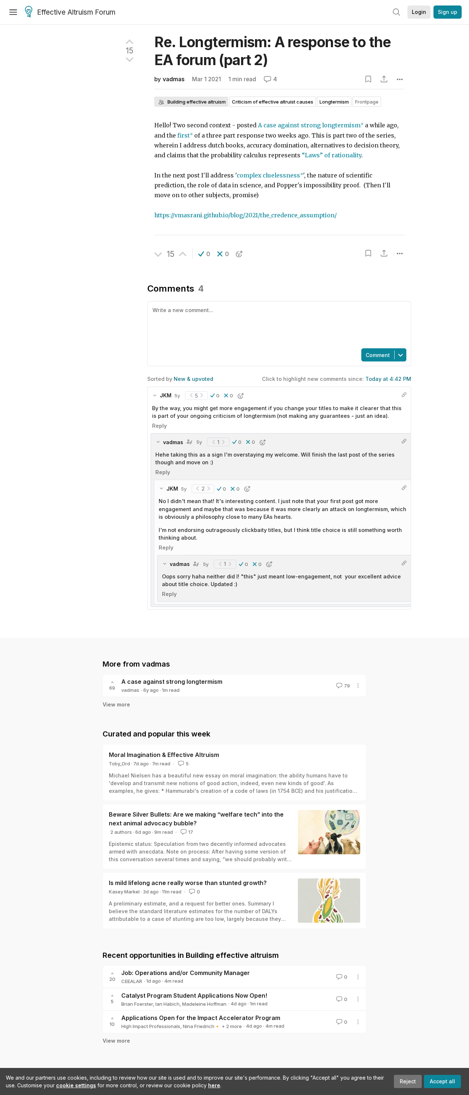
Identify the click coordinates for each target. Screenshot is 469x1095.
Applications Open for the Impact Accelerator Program (200, 1017)
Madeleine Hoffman (204, 1004)
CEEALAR (131, 981)
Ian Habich (167, 1004)
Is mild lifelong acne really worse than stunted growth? (188, 882)
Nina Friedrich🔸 (201, 1026)
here (214, 1085)
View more (116, 704)
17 (190, 832)
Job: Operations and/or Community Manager (185, 972)
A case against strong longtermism (309, 125)
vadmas (174, 79)
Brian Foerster (137, 1004)
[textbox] (277, 324)
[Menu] (13, 12)
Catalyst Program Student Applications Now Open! (194, 995)
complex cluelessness (268, 175)
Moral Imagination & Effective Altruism (164, 754)
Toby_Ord (119, 763)
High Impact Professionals (150, 1026)
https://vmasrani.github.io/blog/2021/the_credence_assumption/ (245, 215)
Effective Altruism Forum (76, 12)
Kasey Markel (124, 892)
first (183, 135)
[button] (204, 254)
